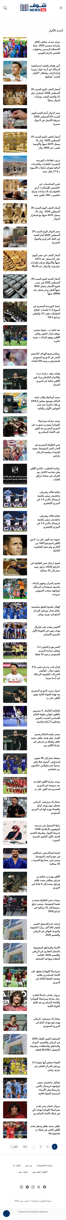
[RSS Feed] (21, 1187)
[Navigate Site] (61, 8)
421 (25, 1146)
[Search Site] (5, 8)
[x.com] (38, 1187)
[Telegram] (27, 1187)
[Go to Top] (6, 1213)
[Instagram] (33, 1187)
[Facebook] (44, 1187)
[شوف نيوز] (33, 7)
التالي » (14, 1146)
